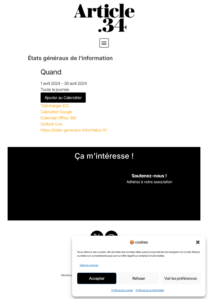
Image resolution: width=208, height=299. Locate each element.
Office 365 (67, 117)
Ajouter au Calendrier (63, 97)
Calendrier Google (56, 111)
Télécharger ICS (54, 105)
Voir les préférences (180, 278)
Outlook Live (51, 123)
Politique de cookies (122, 290)
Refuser (138, 278)
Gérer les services (89, 265)
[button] (197, 242)
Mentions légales (71, 275)
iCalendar (49, 117)
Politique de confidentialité (150, 290)
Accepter (97, 278)
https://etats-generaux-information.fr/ (74, 130)
